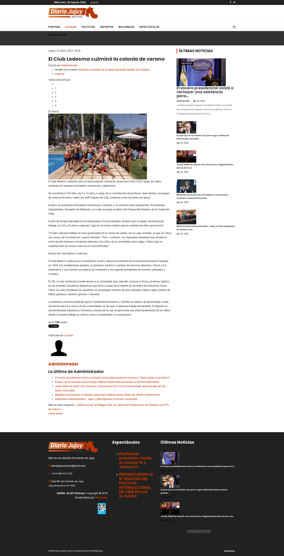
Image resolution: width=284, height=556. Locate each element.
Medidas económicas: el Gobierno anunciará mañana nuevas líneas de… (202, 196)
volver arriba (55, 413)
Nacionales (126, 27)
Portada (54, 27)
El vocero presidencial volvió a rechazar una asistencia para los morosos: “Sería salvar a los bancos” (112, 377)
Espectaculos (149, 27)
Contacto (94, 2)
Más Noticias (57, 35)
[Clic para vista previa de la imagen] (110, 146)
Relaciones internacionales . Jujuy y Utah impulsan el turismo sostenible (96, 399)
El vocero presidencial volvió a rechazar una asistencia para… (205, 92)
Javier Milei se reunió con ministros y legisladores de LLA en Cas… (197, 516)
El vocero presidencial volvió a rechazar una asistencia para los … (198, 466)
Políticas (88, 27)
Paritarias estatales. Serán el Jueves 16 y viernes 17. (135, 460)
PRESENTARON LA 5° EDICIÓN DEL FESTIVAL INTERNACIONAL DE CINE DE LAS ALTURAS (136, 485)
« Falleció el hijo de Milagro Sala (93, 405)
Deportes (107, 27)
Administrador (69, 65)
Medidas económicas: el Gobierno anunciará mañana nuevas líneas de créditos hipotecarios (107, 394)
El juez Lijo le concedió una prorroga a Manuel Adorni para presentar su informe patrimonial (107, 381)
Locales (71, 27)
